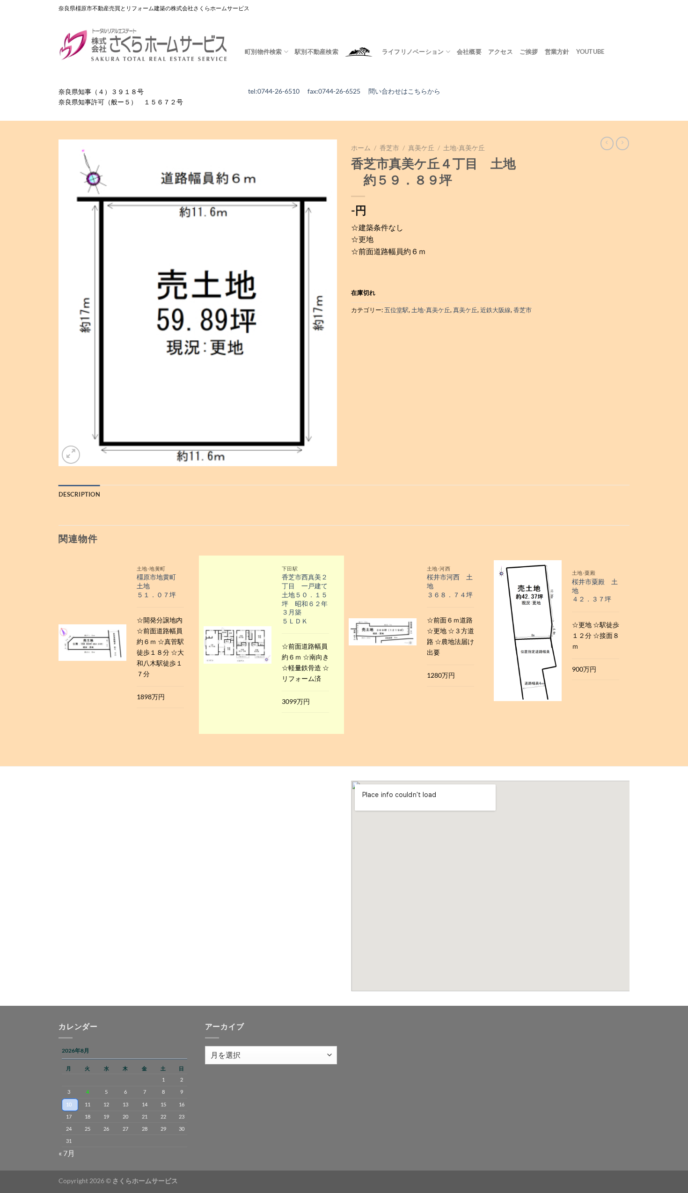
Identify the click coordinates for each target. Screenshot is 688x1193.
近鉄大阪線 (495, 310)
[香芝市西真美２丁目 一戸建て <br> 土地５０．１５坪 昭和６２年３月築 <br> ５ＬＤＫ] (237, 645)
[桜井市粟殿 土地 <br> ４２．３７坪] (528, 630)
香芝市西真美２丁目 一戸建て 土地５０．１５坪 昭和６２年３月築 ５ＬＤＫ (305, 599)
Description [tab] (79, 494)
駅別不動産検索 (316, 51)
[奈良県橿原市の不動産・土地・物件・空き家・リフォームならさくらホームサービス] (145, 45)
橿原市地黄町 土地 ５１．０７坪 (160, 585)
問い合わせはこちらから (404, 91)
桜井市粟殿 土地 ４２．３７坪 (595, 590)
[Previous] (59, 660)
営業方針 (557, 51)
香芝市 (389, 148)
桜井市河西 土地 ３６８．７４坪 (450, 585)
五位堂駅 (396, 310)
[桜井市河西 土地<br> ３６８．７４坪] (383, 631)
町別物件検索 (263, 51)
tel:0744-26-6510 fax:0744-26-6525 (308, 91)
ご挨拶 (529, 51)
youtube (590, 51)
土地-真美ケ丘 (464, 148)
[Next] (629, 660)
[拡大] (71, 455)
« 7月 (67, 1153)
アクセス (500, 51)
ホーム (361, 148)
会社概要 (469, 51)
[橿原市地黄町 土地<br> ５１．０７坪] (92, 642)
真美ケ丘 (421, 148)
